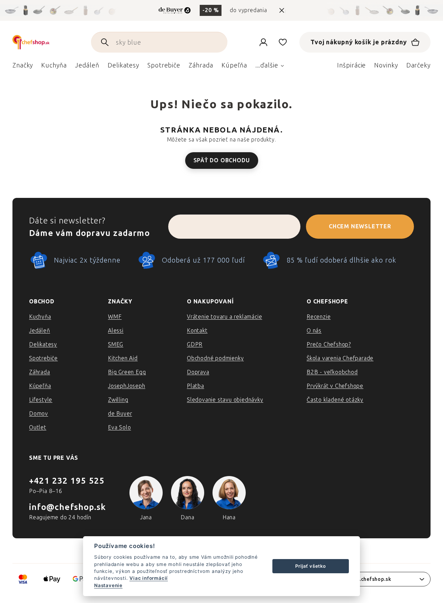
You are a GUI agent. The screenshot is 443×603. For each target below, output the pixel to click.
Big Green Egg (127, 372)
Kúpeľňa (40, 386)
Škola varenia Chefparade (340, 358)
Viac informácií (148, 578)
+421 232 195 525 (67, 481)
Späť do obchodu (221, 160)
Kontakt (197, 330)
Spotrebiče (43, 358)
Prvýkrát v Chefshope (335, 386)
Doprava (198, 372)
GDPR (194, 344)
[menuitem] (22, 67)
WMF (114, 316)
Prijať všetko (310, 566)
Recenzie (319, 316)
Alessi (116, 330)
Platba (195, 386)
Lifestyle (40, 399)
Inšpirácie (351, 65)
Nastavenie (108, 585)
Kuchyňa (40, 316)
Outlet (37, 427)
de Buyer (120, 413)
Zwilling (118, 399)
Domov (38, 413)
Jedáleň (39, 330)
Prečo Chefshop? (329, 344)
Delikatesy (43, 344)
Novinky (386, 65)
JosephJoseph (126, 386)
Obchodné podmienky (215, 358)
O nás (314, 330)
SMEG (115, 344)
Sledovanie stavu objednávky (225, 399)
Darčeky (418, 65)
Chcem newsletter (360, 226)
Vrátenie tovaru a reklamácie (224, 316)
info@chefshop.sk (67, 507)
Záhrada (39, 372)
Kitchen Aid (123, 358)
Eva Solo (119, 427)
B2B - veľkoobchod (332, 372)
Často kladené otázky (335, 399)
